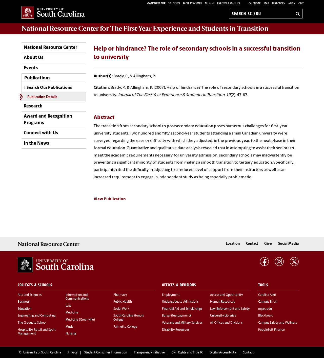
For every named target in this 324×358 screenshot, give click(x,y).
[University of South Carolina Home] (53, 12)
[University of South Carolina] (56, 265)
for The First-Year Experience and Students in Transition (145, 28)
